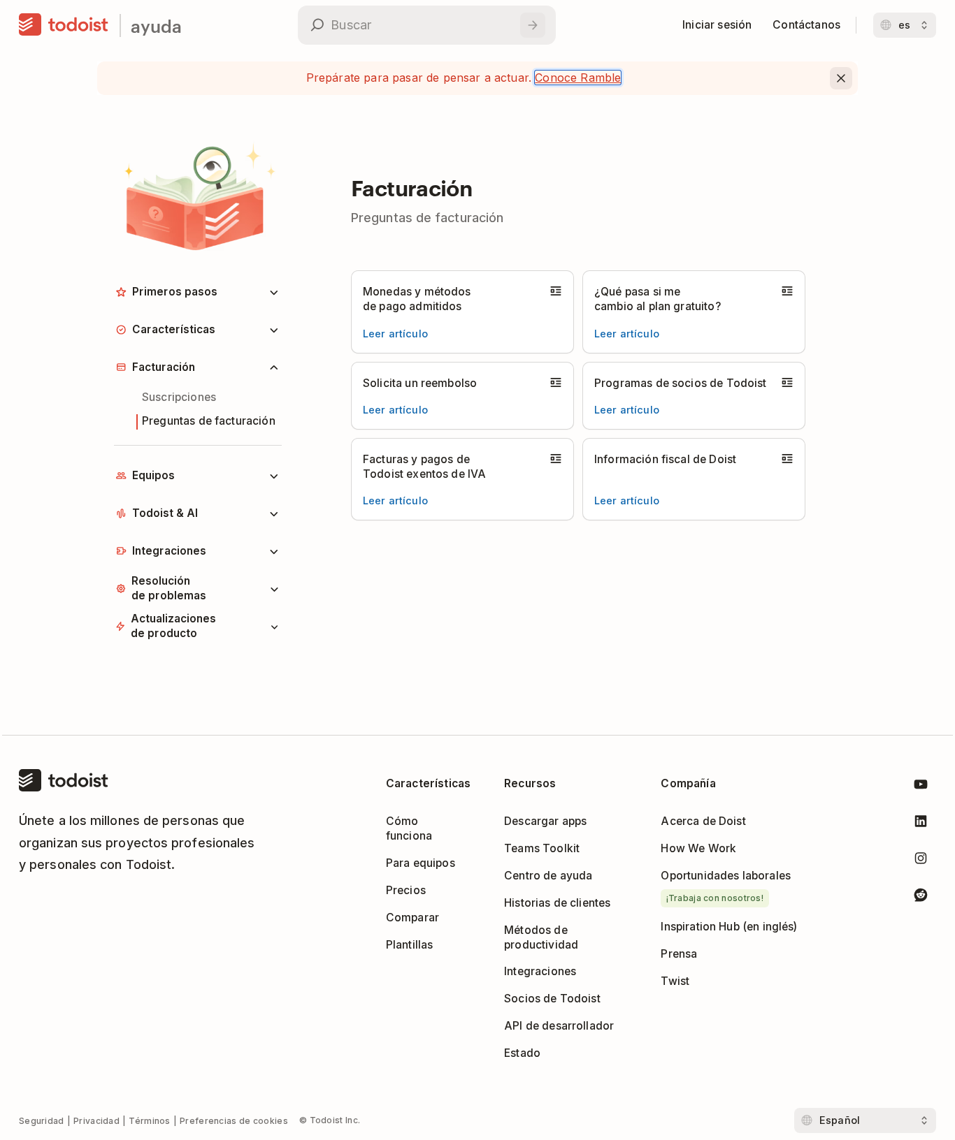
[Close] (841, 78)
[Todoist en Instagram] (920, 861)
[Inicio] (63, 25)
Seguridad (41, 1121)
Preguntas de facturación (208, 421)
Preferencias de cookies (234, 1121)
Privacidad (96, 1121)
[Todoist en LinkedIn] (920, 824)
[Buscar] (532, 25)
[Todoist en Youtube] (920, 787)
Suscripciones (179, 397)
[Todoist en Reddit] (920, 897)
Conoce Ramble (578, 78)
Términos (149, 1121)
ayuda (156, 25)
